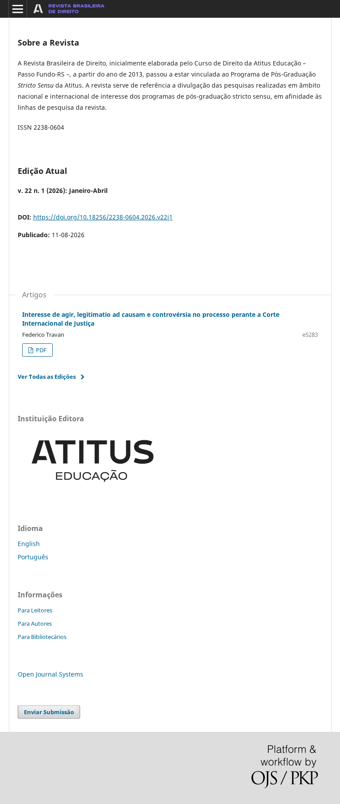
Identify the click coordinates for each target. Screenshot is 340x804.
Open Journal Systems (50, 674)
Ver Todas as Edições (47, 377)
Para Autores (35, 623)
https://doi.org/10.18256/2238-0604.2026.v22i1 (103, 217)
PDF (40, 350)
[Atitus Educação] (93, 491)
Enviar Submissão (49, 712)
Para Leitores (35, 610)
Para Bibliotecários (42, 637)
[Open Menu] (18, 9)
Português (33, 557)
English (29, 543)
